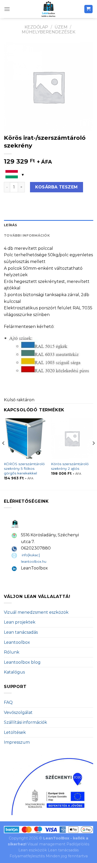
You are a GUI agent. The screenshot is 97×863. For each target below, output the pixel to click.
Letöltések (15, 732)
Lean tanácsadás (21, 632)
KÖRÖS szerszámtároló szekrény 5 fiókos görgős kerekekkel (24, 468)
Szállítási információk (25, 722)
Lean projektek (19, 622)
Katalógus (14, 672)
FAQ (8, 702)
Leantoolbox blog (22, 662)
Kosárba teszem (56, 187)
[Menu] (7, 9)
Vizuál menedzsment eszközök (36, 612)
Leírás (10, 225)
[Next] (93, 453)
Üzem (61, 27)
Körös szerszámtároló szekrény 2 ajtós (70, 466)
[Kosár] (88, 9)
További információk (27, 235)
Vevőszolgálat (18, 712)
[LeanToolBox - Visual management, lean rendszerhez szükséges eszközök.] (48, 9)
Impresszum (17, 742)
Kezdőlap (36, 27)
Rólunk (11, 652)
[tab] (48, 225)
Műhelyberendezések (48, 32)
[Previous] (3, 453)
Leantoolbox (17, 642)
